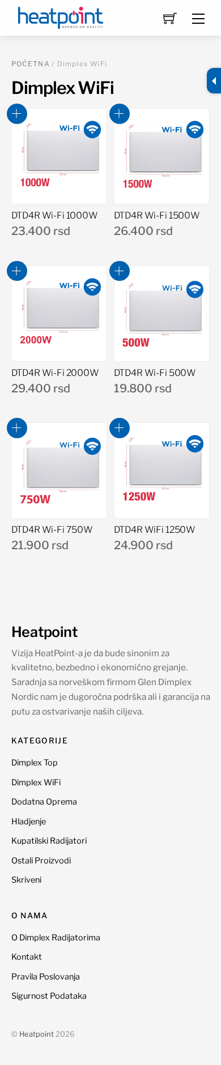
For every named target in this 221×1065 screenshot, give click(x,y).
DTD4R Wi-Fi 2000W (55, 372)
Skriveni (26, 880)
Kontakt (26, 957)
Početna (30, 63)
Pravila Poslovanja (45, 977)
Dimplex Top (34, 763)
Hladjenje (28, 821)
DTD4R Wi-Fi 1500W (157, 215)
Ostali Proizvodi (41, 861)
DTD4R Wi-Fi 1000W (54, 215)
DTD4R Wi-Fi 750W (52, 529)
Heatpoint (36, 1034)
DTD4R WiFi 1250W (155, 529)
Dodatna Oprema (44, 802)
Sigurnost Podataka (49, 996)
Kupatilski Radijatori (49, 841)
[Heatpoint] (61, 16)
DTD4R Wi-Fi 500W (155, 372)
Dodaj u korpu (17, 114)
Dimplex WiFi (36, 782)
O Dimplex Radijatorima (55, 938)
